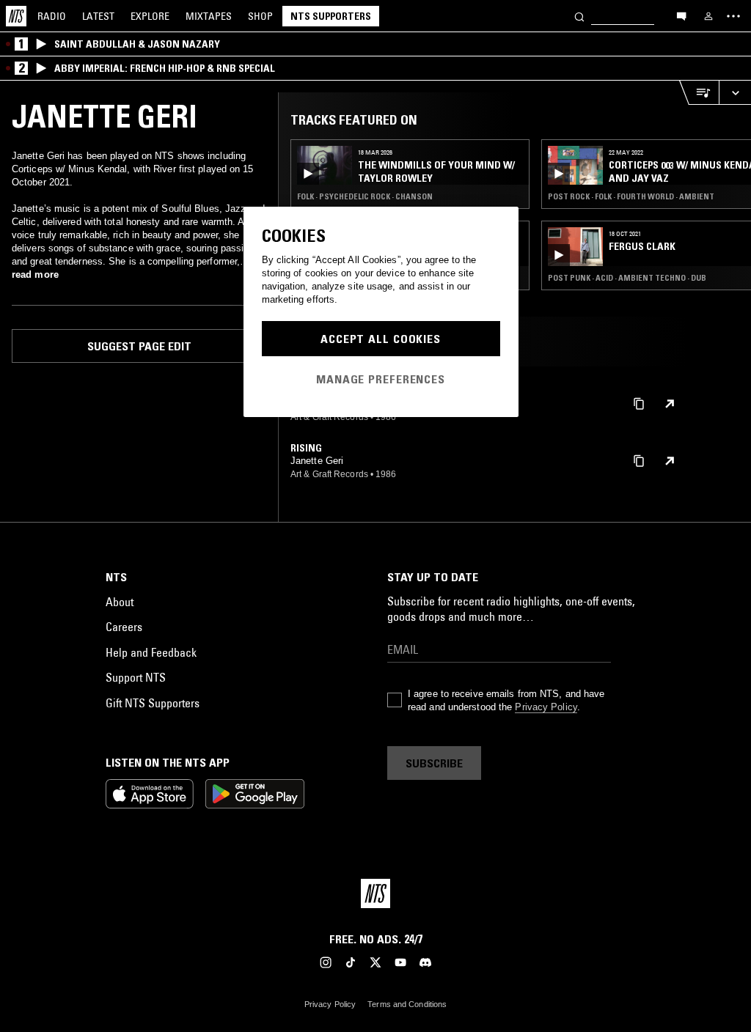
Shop (260, 16)
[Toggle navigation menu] (733, 16)
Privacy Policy (545, 706)
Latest (98, 16)
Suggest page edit (139, 346)
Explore (150, 16)
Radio (51, 16)
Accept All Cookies (380, 338)
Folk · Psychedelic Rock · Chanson (365, 196)
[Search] (579, 16)
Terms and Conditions (407, 1004)
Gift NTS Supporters (152, 703)
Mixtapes (209, 16)
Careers (124, 626)
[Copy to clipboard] (639, 403)
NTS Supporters (330, 16)
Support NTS (136, 677)
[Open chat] (681, 15)
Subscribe (434, 763)
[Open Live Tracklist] (699, 93)
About (119, 601)
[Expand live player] (735, 93)
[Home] (16, 16)
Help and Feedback (151, 652)
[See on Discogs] (670, 404)
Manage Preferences (380, 379)
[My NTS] (708, 16)
